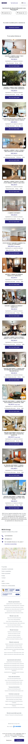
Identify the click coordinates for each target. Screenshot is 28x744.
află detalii (18, 733)
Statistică (15, 736)
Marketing (21, 736)
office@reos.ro (8, 538)
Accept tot (19, 740)
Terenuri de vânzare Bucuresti (14, 631)
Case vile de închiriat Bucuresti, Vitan (14, 683)
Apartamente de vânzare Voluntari (14, 610)
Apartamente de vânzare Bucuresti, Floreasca (14, 609)
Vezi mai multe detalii (14, 66)
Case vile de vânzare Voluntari (14, 625)
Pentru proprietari (6, 573)
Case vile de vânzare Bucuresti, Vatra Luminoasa (14, 623)
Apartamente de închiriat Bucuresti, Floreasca (14, 665)
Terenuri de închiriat (14, 687)
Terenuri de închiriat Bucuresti (14, 689)
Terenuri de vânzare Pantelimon (14, 637)
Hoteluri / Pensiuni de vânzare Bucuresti (14, 715)
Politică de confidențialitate (8, 585)
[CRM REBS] (17, 726)
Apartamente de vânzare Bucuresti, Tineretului (14, 605)
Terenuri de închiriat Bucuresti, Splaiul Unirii (14, 690)
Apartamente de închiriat (14, 660)
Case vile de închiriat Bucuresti (14, 678)
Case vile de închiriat (14, 676)
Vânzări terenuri (14, 630)
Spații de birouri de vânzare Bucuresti (14, 647)
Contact (3, 577)
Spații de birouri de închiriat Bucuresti (14, 697)
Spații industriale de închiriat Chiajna (14, 699)
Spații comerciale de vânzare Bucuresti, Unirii (14, 652)
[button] (25, 13)
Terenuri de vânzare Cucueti (14, 633)
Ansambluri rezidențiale (7, 569)
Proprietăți (4, 566)
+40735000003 (8, 535)
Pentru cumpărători (6, 571)
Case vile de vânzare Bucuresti (14, 617)
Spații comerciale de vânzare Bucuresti (14, 644)
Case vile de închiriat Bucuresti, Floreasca (14, 680)
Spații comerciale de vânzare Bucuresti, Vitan (14, 654)
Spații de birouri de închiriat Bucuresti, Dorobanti (14, 707)
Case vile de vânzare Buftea (14, 619)
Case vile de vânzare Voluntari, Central (14, 626)
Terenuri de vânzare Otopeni (14, 635)
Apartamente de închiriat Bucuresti (14, 661)
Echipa (3, 575)
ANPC (3, 581)
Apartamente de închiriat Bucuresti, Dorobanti (14, 667)
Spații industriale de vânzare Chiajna (14, 645)
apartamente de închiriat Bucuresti (18, 519)
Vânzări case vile (14, 615)
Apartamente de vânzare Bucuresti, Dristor (14, 607)
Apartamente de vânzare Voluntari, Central (14, 612)
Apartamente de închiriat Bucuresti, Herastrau (14, 663)
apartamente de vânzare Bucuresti (16, 516)
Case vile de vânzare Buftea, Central (14, 621)
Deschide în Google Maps (11, 543)
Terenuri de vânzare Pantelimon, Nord (14, 639)
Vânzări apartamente (14, 601)
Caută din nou (6, 13)
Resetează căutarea (14, 27)
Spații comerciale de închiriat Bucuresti (14, 695)
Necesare (7, 736)
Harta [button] (23, 52)
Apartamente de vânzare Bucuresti (14, 603)
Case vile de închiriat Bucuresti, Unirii (14, 682)
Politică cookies (5, 583)
